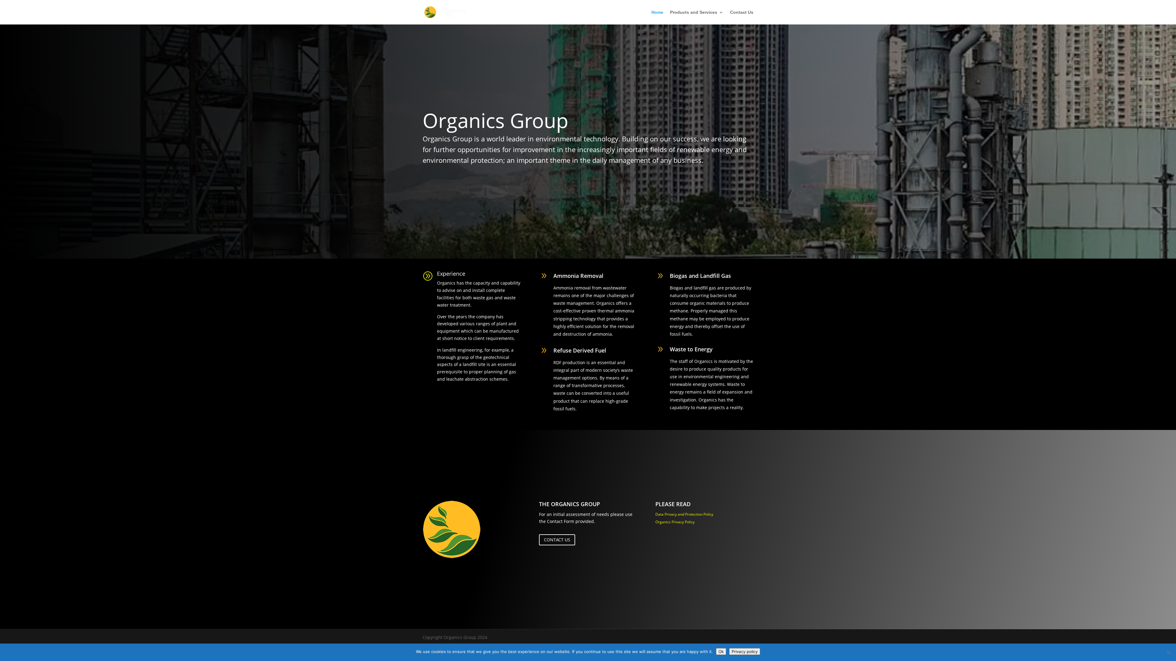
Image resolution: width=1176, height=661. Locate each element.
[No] (1168, 652)
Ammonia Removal (578, 275)
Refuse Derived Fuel (579, 350)
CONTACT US (557, 540)
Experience (451, 273)
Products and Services (693, 12)
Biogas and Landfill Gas (700, 275)
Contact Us (741, 12)
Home (657, 12)
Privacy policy (745, 651)
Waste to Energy (691, 349)
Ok (721, 651)
